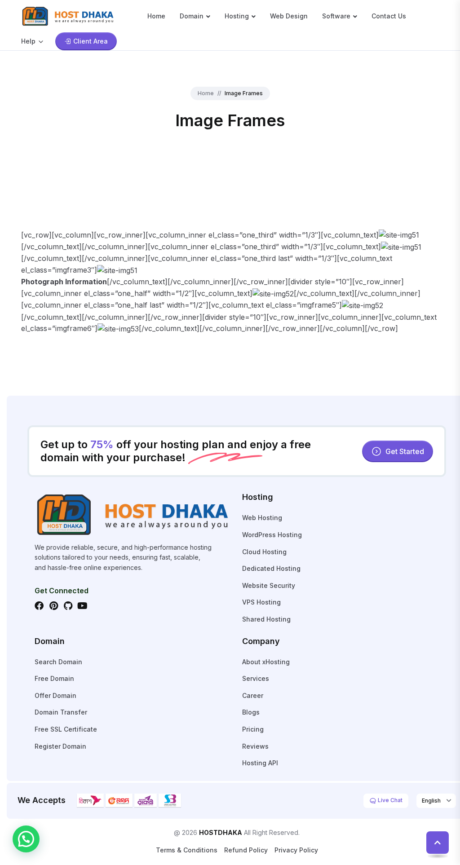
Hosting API (260, 763)
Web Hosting (262, 517)
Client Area (90, 41)
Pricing (253, 729)
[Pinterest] (53, 605)
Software (336, 16)
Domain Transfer (61, 712)
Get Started (404, 451)
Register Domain (60, 746)
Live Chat (389, 800)
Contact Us (389, 16)
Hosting (237, 16)
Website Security (268, 585)
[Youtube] (82, 605)
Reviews (255, 746)
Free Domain (54, 678)
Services (255, 678)
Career (252, 695)
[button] (26, 838)
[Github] (67, 605)
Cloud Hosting (264, 552)
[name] (68, 15)
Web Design (289, 16)
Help (28, 41)
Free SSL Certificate (66, 729)
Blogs (251, 712)
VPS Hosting (261, 602)
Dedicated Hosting (271, 568)
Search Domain (58, 662)
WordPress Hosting (272, 534)
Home (156, 16)
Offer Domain (55, 695)
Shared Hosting (266, 619)
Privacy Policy (296, 850)
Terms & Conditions (186, 850)
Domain (191, 16)
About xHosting (266, 662)
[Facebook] (39, 605)
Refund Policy (246, 850)
